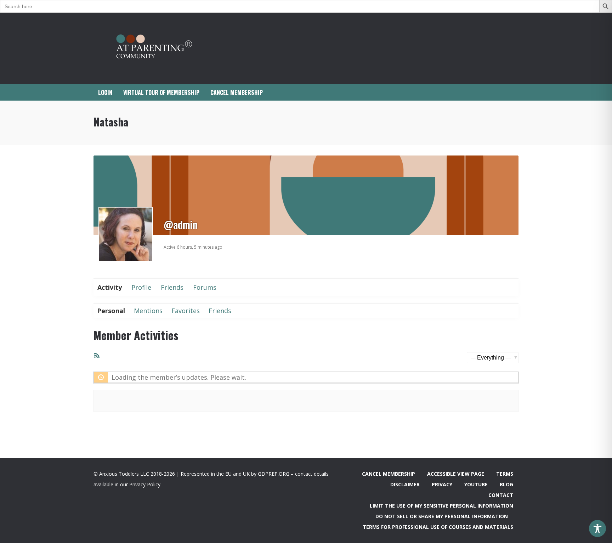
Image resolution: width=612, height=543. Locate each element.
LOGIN (105, 92)
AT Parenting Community (164, 48)
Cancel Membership (388, 473)
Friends (172, 287)
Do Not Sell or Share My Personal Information (441, 516)
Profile (141, 287)
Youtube (476, 484)
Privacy (442, 484)
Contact (500, 495)
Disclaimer (405, 484)
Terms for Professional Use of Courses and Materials (438, 527)
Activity (109, 287)
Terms (504, 473)
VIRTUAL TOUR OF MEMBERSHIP (161, 92)
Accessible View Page (455, 473)
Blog (506, 484)
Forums (204, 287)
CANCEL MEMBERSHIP (236, 92)
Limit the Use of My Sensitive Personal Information (441, 505)
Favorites (185, 310)
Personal (111, 310)
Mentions (148, 310)
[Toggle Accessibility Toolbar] (597, 528)
